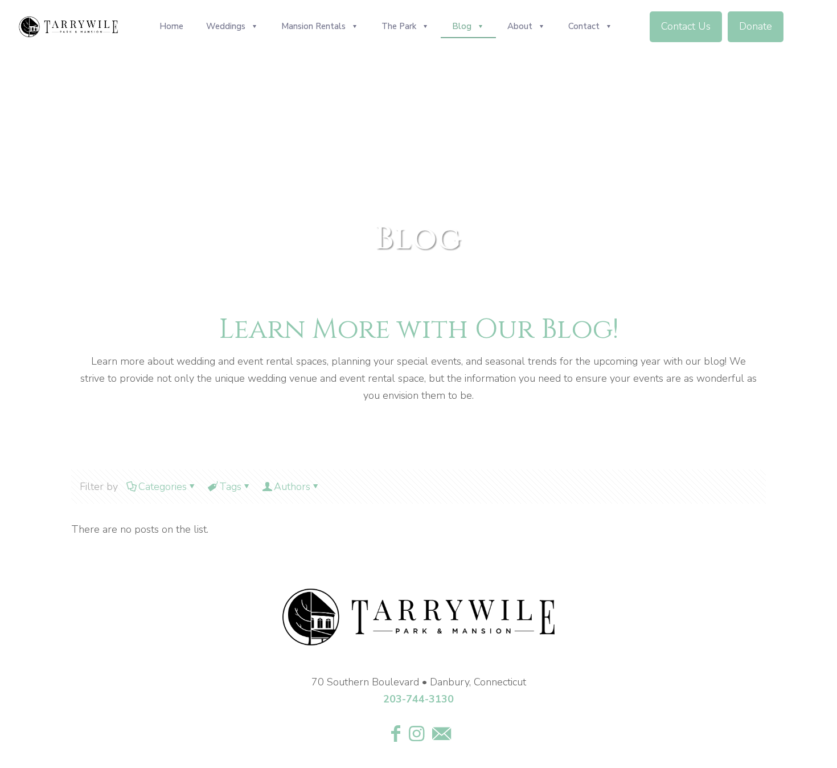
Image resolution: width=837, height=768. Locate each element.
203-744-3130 (418, 699)
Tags (230, 486)
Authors (292, 486)
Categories (162, 486)
